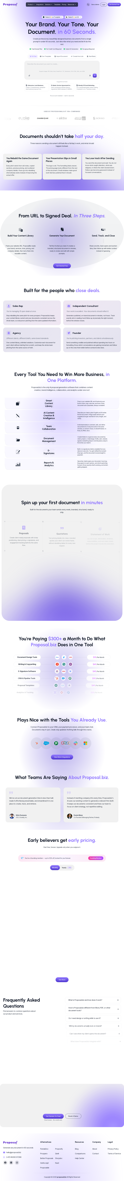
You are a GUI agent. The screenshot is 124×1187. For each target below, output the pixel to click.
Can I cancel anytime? (77, 1065)
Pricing (64, 4)
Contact (95, 1154)
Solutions (47, 4)
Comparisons (80, 1154)
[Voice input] (90, 76)
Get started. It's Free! (53, 1116)
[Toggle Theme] (88, 4)
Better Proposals (46, 1158)
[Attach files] (29, 76)
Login (103, 4)
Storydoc (58, 1158)
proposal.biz (61, 1177)
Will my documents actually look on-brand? (84, 1026)
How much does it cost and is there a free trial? (86, 1049)
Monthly (55, 868)
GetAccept (44, 1163)
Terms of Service (114, 1154)
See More (62, 980)
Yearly (66, 868)
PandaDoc (44, 1149)
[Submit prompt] (95, 76)
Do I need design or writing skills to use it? (84, 1018)
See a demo (95, 4)
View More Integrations (62, 757)
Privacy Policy (113, 1149)
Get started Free (114, 4)
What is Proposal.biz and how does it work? (85, 1000)
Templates (57, 4)
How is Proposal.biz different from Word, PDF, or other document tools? (89, 1009)
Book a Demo (73, 1116)
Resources (71, 4)
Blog (76, 1149)
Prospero (43, 1154)
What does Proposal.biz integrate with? (83, 1041)
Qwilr (57, 1154)
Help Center (79, 1158)
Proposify (59, 1149)
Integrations (39, 4)
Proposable (44, 1168)
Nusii (57, 1163)
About (94, 1149)
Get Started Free (62, 266)
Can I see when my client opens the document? (86, 1034)
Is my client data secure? (78, 1057)
